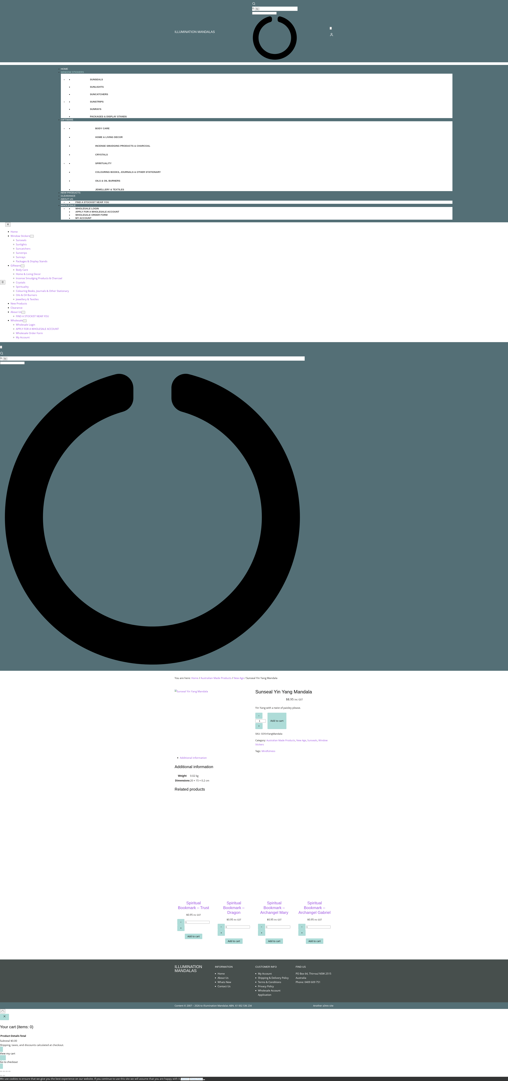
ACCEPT (185, 1079)
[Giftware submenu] (22, 265)
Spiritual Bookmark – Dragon (233, 908)
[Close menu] (8, 224)
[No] (204, 1079)
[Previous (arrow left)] (1, 1075)
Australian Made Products (216, 678)
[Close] (4, 1017)
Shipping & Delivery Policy (273, 978)
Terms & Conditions (269, 982)
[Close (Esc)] (9, 1071)
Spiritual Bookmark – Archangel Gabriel (314, 908)
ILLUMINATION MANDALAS (195, 32)
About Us (223, 978)
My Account (265, 973)
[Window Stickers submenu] (32, 236)
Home (194, 678)
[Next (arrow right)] (4, 1075)
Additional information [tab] (193, 758)
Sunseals (312, 740)
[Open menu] (2, 282)
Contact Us (224, 986)
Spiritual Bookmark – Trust (193, 905)
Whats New (224, 982)
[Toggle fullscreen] (4, 1071)
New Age (239, 678)
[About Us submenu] (23, 312)
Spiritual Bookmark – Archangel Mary (274, 908)
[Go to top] (2, 1011)
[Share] (7, 1071)
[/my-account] (331, 35)
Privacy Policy (266, 986)
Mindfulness (268, 751)
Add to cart (277, 720)
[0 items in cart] (331, 28)
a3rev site (328, 1005)
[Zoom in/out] (1, 1071)
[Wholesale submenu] (25, 320)
